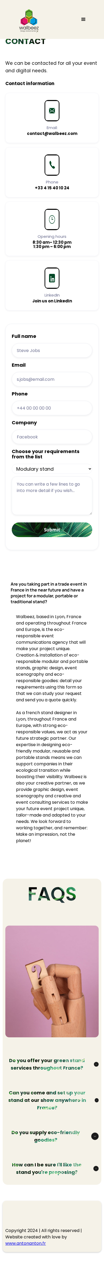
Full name (24, 336)
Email (19, 365)
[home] (28, 22)
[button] (83, 19)
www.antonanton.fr (25, 1243)
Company (24, 422)
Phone (20, 394)
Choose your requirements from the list (45, 454)
